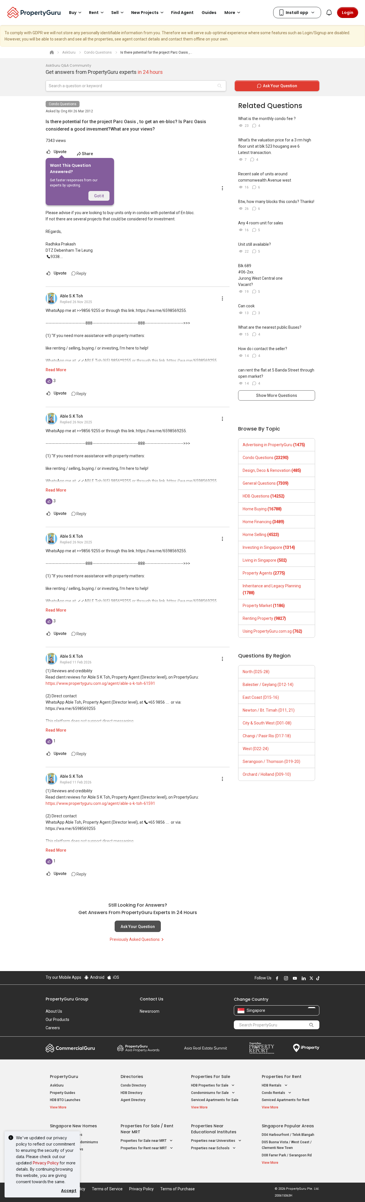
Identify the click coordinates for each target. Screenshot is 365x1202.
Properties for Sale (210, 1076)
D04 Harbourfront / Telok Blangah (288, 1135)
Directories (132, 1076)
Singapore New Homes (73, 1126)
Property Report (261, 1048)
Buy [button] (72, 12)
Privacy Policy (46, 1162)
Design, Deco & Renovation (272, 470)
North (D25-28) (256, 671)
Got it (99, 196)
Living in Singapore (265, 560)
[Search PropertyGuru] (311, 1024)
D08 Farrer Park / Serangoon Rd (287, 1155)
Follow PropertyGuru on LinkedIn (302, 978)
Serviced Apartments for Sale (214, 1100)
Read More (56, 369)
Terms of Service (107, 1189)
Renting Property (264, 618)
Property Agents (264, 573)
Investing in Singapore (269, 547)
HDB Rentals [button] (272, 1085)
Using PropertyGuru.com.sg (272, 631)
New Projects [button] (145, 12)
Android (96, 977)
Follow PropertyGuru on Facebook (276, 978)
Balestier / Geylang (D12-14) (268, 684)
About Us (54, 1011)
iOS (115, 977)
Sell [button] (115, 12)
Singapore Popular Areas (288, 1126)
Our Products (57, 1019)
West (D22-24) (256, 748)
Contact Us (151, 999)
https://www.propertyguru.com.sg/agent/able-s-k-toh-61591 (100, 683)
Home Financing (263, 521)
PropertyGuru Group (67, 999)
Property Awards (138, 1048)
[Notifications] (329, 12)
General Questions (266, 483)
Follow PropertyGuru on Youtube (294, 978)
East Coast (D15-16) (261, 697)
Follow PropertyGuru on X (310, 978)
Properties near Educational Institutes (213, 1129)
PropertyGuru (64, 1076)
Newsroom (149, 1011)
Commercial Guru (70, 1048)
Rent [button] (94, 12)
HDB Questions (264, 496)
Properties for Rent (281, 1076)
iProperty (306, 1048)
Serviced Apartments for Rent (285, 1100)
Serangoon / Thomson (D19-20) (271, 761)
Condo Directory (133, 1085)
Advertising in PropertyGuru (274, 444)
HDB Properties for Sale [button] (210, 1085)
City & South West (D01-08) (267, 723)
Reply (81, 273)
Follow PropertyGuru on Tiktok (317, 978)
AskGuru (57, 1085)
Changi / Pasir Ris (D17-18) (267, 736)
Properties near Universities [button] (213, 1141)
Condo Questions (62, 104)
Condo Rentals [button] (274, 1093)
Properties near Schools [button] (210, 1148)
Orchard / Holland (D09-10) (267, 774)
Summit (205, 1048)
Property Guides (62, 1093)
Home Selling (261, 534)
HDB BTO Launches (65, 1100)
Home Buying (262, 509)
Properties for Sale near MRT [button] (144, 1141)
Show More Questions (276, 395)
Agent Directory (133, 1100)
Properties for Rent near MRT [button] (144, 1148)
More (229, 12)
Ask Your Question (138, 926)
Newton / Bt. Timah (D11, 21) (269, 710)
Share (87, 153)
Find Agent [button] (182, 12)
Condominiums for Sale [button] (210, 1093)
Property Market (264, 605)
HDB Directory (131, 1093)
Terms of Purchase (177, 1189)
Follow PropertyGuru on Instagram (285, 978)
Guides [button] (209, 12)
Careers (53, 1028)
